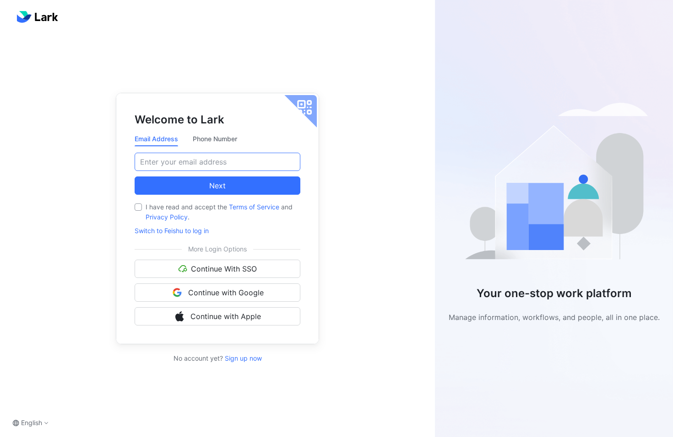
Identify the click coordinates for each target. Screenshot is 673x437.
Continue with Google (226, 292)
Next (217, 185)
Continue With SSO (224, 268)
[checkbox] (138, 207)
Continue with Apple (225, 316)
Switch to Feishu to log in (172, 230)
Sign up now (242, 358)
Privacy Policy (167, 217)
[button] (554, 185)
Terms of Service (254, 207)
